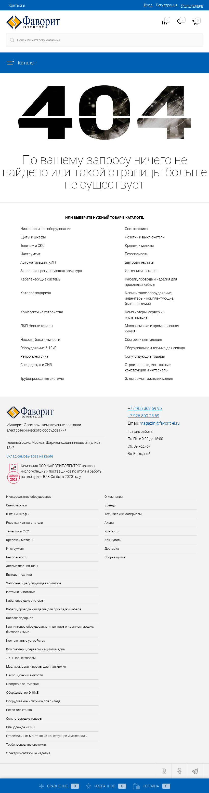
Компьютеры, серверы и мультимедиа (145, 314)
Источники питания (141, 271)
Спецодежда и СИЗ (36, 365)
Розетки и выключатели (145, 237)
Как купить (112, 540)
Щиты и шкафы (33, 237)
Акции (109, 523)
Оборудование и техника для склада (155, 348)
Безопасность (136, 254)
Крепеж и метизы (139, 246)
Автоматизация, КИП (38, 262)
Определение (192, 6)
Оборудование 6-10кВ (38, 348)
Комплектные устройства (41, 312)
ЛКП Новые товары (36, 326)
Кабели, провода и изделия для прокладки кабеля (151, 282)
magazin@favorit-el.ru (160, 423)
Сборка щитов (115, 557)
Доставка (111, 548)
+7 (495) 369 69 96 (145, 408)
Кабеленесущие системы (40, 279)
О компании (113, 497)
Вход (148, 5)
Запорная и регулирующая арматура (51, 271)
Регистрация (166, 5)
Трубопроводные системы (42, 379)
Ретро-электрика (34, 356)
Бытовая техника (139, 262)
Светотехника (136, 229)
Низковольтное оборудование (45, 229)
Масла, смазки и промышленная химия (152, 328)
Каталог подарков (35, 293)
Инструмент (30, 254)
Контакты (17, 5)
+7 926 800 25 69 (143, 415)
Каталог (26, 62)
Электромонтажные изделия (149, 379)
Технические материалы (123, 514)
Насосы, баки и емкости (40, 340)
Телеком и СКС (32, 246)
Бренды (110, 505)
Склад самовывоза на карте (29, 456)
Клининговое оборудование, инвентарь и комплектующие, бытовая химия (149, 298)
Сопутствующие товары (145, 356)
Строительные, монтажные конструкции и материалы (148, 367)
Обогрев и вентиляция (143, 340)
